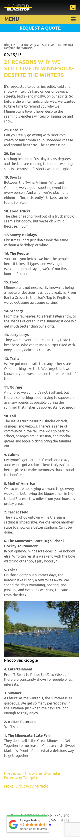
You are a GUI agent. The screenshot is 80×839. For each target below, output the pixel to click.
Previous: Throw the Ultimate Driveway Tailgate (32, 775)
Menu (11, 19)
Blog (7, 45)
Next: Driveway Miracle (26, 786)
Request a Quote (40, 28)
